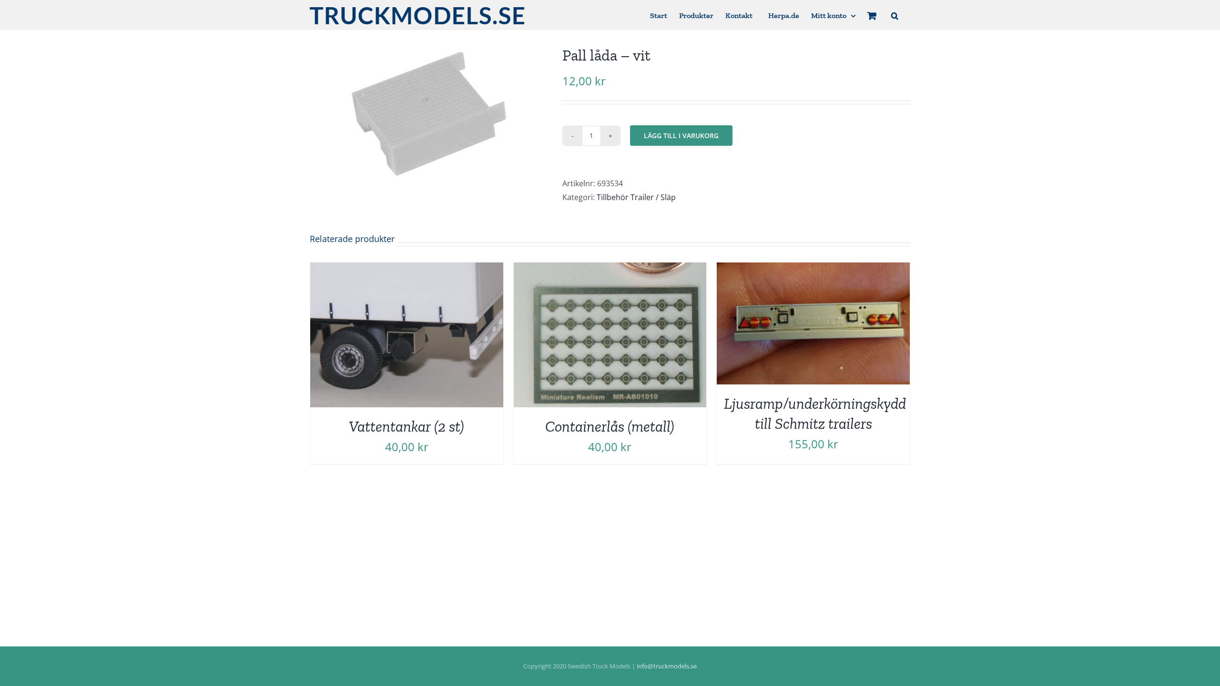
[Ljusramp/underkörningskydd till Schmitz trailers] (813, 269)
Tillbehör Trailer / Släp (636, 197)
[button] (894, 15)
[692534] (429, 114)
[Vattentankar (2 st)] (406, 269)
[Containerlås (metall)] (610, 269)
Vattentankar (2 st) (406, 426)
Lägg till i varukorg (681, 135)
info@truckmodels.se (667, 666)
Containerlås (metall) (609, 426)
